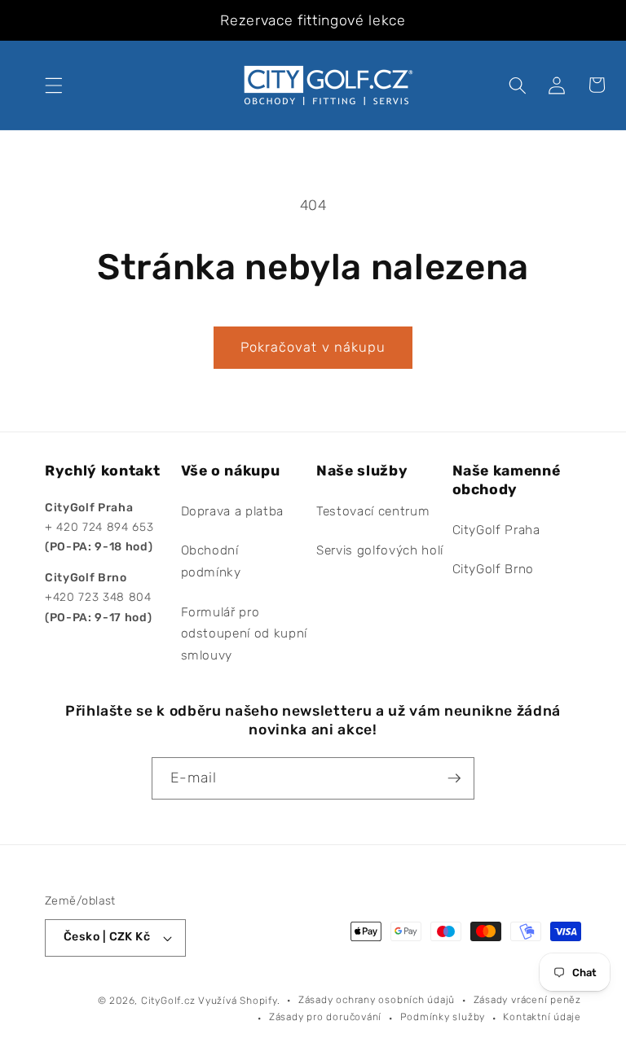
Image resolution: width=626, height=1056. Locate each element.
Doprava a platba (232, 511)
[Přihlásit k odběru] (454, 778)
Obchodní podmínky (211, 561)
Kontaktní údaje (542, 1017)
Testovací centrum (373, 511)
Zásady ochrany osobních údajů (376, 1000)
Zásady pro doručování (325, 1017)
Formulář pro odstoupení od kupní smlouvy (244, 634)
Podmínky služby (443, 1017)
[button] (53, 84)
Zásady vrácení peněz (527, 1000)
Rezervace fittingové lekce (312, 20)
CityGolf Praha (496, 530)
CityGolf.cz (168, 1000)
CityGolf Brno (493, 569)
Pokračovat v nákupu (313, 347)
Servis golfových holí (379, 550)
